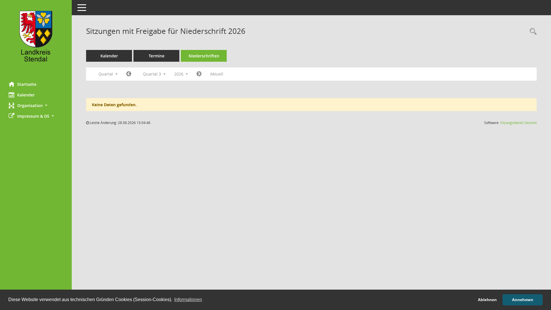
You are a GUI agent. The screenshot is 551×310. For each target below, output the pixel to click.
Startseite (26, 84)
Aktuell (216, 74)
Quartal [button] (106, 74)
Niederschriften (204, 56)
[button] (36, 105)
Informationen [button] (188, 299)
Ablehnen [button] (487, 299)
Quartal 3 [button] (152, 74)
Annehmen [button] (522, 299)
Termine (156, 56)
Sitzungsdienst (518, 122)
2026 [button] (179, 74)
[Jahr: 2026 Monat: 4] (128, 74)
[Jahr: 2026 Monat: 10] (199, 74)
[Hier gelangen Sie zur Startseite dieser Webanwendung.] (36, 38)
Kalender (26, 95)
